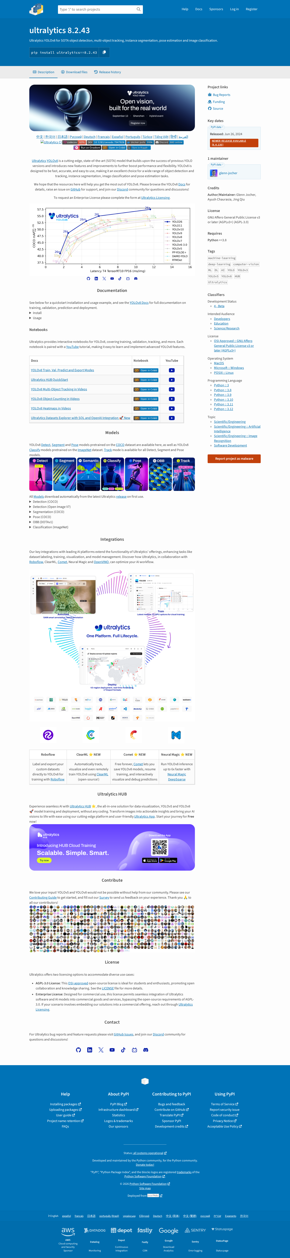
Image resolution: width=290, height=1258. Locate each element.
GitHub (75, 189)
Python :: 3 (221, 385)
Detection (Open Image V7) (52, 506)
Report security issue (224, 1109)
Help (185, 9)
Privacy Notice (223, 1121)
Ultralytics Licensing (155, 197)
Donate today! (145, 1165)
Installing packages (63, 1104)
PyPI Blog (116, 1104)
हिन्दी (173, 136)
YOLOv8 (52, 160)
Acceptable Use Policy (222, 1126)
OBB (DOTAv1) (43, 522)
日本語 (63, 136)
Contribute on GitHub (170, 1109)
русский (205, 1216)
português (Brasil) (109, 1216)
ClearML (102, 774)
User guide (63, 1115)
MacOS (219, 363)
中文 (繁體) (190, 1216)
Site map (145, 1188)
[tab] (43, 72)
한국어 (50, 136)
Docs (198, 9)
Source (218, 108)
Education (221, 323)
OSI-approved (78, 983)
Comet (62, 562)
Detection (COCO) (45, 501)
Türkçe (147, 136)
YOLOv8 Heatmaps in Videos (51, 408)
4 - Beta (219, 306)
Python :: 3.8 (222, 390)
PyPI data (216, 127)
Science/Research (226, 328)
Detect (45, 445)
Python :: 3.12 (223, 409)
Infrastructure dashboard (117, 1109)
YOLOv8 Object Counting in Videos (55, 398)
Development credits (169, 1126)
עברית (217, 1216)
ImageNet (84, 450)
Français (104, 136)
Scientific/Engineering (230, 421)
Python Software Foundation (143, 1176)
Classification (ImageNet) (50, 527)
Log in (234, 9)
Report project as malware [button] (234, 458)
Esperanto (230, 1216)
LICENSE (108, 988)
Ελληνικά (144, 1216)
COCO (120, 445)
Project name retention (63, 1121)
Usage (37, 318)
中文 (39, 136)
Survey (104, 897)
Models (39, 496)
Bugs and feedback (171, 1104)
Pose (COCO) (42, 517)
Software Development (230, 445)
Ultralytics (39, 160)
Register (252, 9)
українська (129, 1216)
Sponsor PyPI (171, 1121)
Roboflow (36, 562)
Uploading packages (63, 1109)
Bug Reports (221, 94)
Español (117, 136)
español (66, 1216)
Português (132, 136)
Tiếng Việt (161, 136)
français (79, 1216)
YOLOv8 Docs (139, 302)
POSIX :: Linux (224, 372)
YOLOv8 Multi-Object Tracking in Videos (59, 389)
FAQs (65, 1126)
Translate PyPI (170, 1115)
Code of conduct (223, 1115)
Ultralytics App (144, 816)
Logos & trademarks (118, 1121)
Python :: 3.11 (223, 404)
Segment (58, 445)
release (121, 496)
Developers (222, 319)
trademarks (184, 1172)
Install (37, 313)
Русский (76, 136)
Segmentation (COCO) (48, 512)
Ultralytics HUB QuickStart (49, 379)
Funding (219, 101)
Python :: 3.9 (222, 394)
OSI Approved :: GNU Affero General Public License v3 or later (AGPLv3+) (234, 346)
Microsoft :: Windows (229, 368)
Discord (122, 189)
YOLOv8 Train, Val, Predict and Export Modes (62, 370)
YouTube (72, 347)
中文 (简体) (172, 1216)
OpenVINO (101, 562)
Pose (74, 445)
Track (108, 450)
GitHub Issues (123, 1034)
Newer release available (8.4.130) (229, 143)
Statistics (118, 1115)
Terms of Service (223, 1104)
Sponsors (216, 9)
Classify (34, 450)
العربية (183, 136)
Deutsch (90, 136)
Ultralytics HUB (80, 806)
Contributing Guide (43, 897)
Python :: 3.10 (223, 399)
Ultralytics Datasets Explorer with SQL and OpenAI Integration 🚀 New (80, 418)
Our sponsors (118, 1126)
